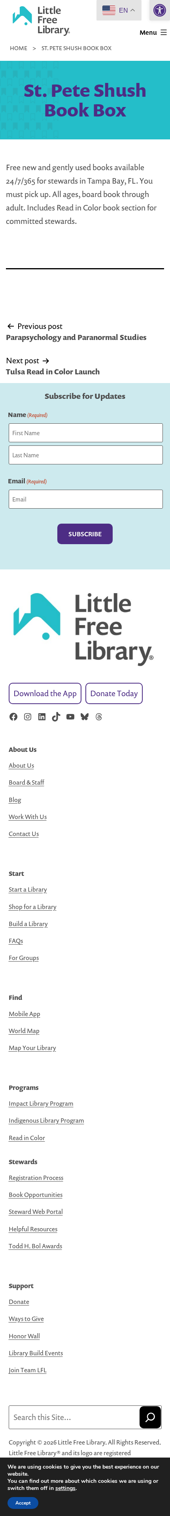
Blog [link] (15, 799)
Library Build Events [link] (36, 1353)
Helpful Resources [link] (33, 1229)
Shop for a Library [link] (33, 906)
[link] (159, 10)
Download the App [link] (45, 693)
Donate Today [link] (114, 693)
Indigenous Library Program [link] (46, 1120)
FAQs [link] (16, 940)
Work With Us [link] (28, 816)
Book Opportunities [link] (35, 1194)
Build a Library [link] (28, 923)
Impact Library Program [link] (41, 1103)
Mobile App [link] (24, 1013)
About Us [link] (21, 765)
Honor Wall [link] (24, 1336)
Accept (22, 1503)
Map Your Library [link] (32, 1047)
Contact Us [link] (24, 833)
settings (65, 1488)
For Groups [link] (24, 957)
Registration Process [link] (36, 1177)
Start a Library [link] (28, 889)
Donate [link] (19, 1301)
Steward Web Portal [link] (36, 1211)
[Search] (150, 1417)
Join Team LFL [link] (28, 1370)
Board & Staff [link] (26, 782)
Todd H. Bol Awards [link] (35, 1246)
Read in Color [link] (27, 1137)
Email (27, 481)
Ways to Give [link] (26, 1318)
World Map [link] (24, 1030)
